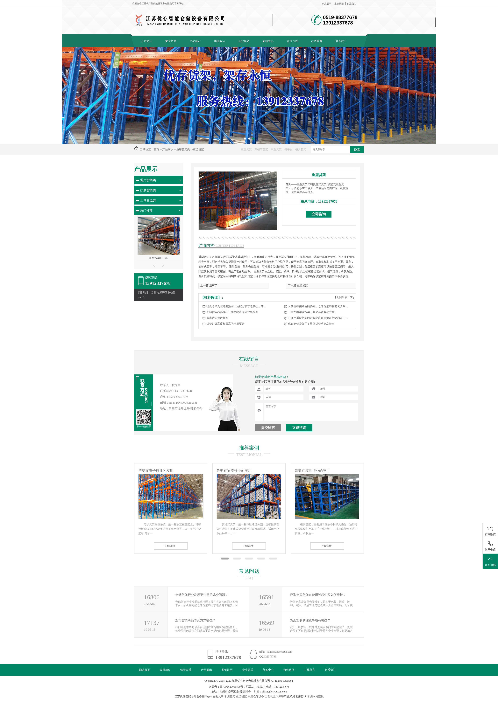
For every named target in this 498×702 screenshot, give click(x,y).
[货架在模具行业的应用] (249, 518)
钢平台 (288, 149)
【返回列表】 (342, 297)
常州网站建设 (315, 696)
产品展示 (326, 3)
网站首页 (144, 669)
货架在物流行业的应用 (155, 471)
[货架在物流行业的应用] (171, 518)
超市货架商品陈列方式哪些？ (195, 620)
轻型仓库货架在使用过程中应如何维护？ (318, 594)
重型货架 (198, 149)
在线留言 (316, 41)
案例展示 (339, 3)
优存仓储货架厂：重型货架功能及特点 (311, 323)
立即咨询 (319, 214)
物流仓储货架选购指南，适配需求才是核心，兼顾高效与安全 (237, 306)
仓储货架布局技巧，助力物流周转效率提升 (232, 312)
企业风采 (243, 41)
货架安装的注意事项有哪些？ (310, 620)
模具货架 (300, 149)
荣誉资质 (170, 41)
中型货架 (276, 149)
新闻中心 (268, 41)
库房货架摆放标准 (217, 317)
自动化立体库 (273, 696)
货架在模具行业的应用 (234, 471)
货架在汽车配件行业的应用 (316, 471)
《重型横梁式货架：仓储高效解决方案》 (312, 312)
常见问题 (249, 571)
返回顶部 (490, 565)
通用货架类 (183, 149)
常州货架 (229, 696)
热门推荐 (146, 210)
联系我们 (351, 3)
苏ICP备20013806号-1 (232, 686)
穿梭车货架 (261, 149)
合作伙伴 (292, 41)
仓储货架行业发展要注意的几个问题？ (201, 594)
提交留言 (268, 428)
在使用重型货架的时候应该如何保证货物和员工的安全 (319, 317)
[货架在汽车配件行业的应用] (327, 518)
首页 (156, 149)
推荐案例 (249, 448)
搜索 (357, 149)
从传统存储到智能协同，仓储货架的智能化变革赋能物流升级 (319, 306)
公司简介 (146, 41)
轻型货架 (158, 258)
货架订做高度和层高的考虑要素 (225, 323)
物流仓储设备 (256, 696)
